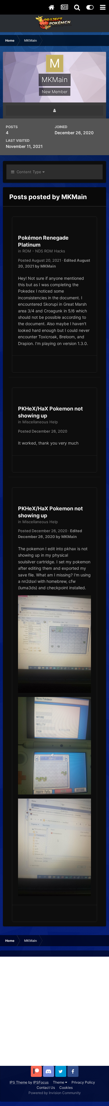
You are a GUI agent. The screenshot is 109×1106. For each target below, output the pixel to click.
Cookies (66, 1087)
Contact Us (46, 1087)
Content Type (28, 171)
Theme (59, 1082)
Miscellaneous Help (40, 422)
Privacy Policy (83, 1082)
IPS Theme (18, 1082)
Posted (39, 260)
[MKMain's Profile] (54, 110)
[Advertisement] (54, 1011)
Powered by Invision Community (54, 1093)
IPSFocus (41, 1082)
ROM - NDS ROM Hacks (43, 251)
